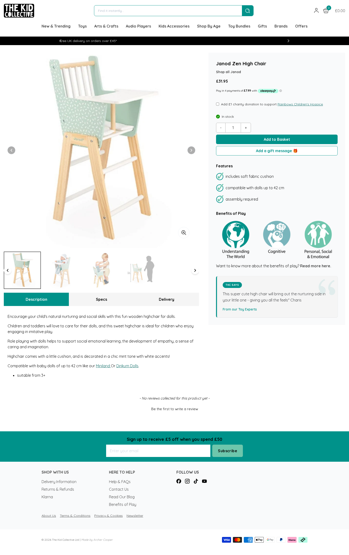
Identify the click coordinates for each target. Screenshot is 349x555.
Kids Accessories (174, 26)
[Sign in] (316, 10)
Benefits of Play (122, 504)
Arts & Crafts (106, 26)
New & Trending (56, 26)
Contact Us (119, 489)
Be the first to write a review (174, 409)
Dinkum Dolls (127, 365)
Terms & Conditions (75, 515)
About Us (49, 515)
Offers (301, 26)
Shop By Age (209, 26)
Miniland (103, 365)
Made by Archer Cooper (97, 539)
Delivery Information (59, 481)
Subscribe (227, 450)
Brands (281, 26)
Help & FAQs (120, 481)
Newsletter (135, 515)
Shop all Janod (228, 72)
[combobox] (168, 10)
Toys (82, 26)
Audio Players (138, 26)
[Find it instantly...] (247, 10)
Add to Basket (277, 139)
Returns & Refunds (58, 489)
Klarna (47, 496)
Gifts (262, 26)
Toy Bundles (239, 26)
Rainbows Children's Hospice (300, 104)
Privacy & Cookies (108, 515)
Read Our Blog (122, 496)
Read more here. (315, 266)
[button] (60, 41)
